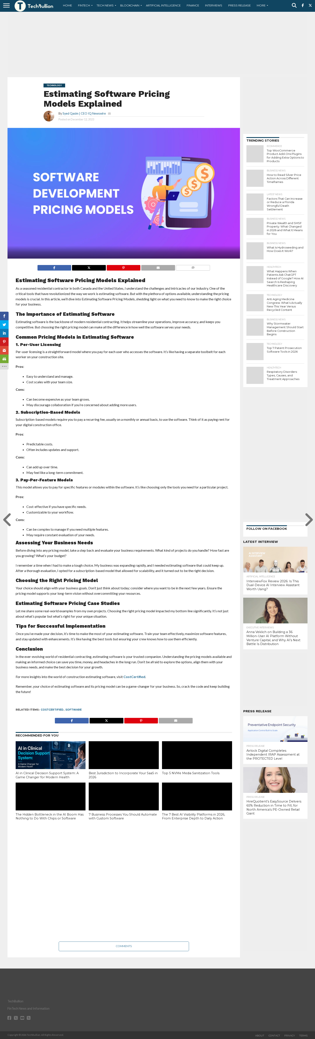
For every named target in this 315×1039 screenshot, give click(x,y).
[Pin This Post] (123, 267)
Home (67, 5)
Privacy (289, 1035)
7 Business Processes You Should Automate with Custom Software (123, 816)
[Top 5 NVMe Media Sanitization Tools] (197, 762)
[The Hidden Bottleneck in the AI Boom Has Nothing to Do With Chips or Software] (51, 804)
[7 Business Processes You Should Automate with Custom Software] (124, 804)
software (73, 709)
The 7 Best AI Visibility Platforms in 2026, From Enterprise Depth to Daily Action (193, 816)
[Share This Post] (89, 267)
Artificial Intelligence (163, 5)
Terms (303, 1035)
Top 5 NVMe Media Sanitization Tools (191, 773)
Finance (193, 5)
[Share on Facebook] (54, 267)
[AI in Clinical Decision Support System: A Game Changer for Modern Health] (51, 762)
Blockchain (129, 5)
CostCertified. (52, 709)
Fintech (84, 5)
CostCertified (134, 677)
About (259, 1035)
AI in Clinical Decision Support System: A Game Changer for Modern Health (47, 775)
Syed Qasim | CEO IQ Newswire (84, 113)
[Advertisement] (157, 44)
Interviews (213, 5)
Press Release (239, 5)
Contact (274, 1035)
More (261, 5)
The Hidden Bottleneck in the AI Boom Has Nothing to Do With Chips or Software (50, 816)
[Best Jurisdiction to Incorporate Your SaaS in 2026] (124, 762)
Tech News (105, 5)
